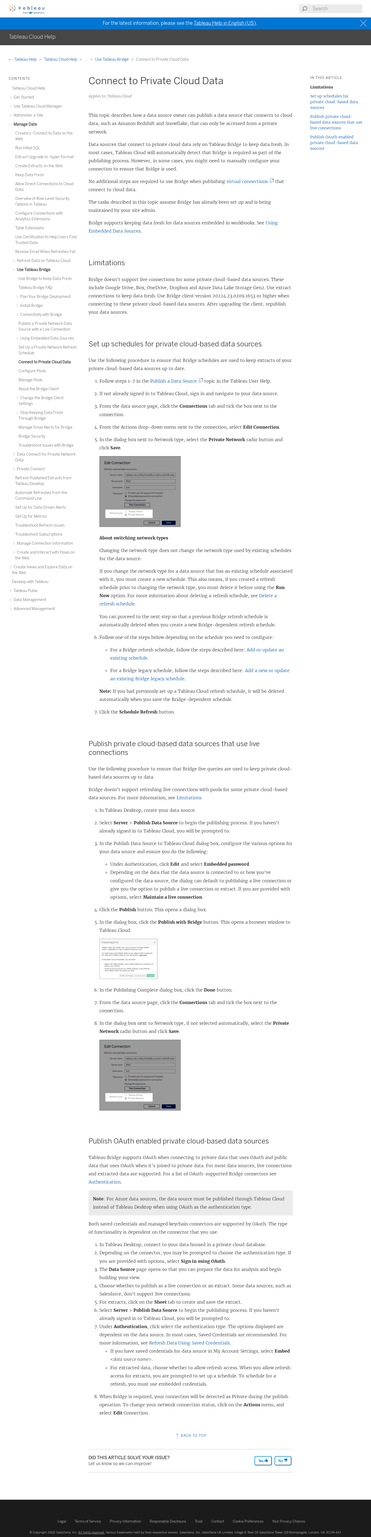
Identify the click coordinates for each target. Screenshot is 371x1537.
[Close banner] (364, 23)
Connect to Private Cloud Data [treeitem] (44, 362)
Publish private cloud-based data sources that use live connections (336, 122)
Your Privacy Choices (288, 1521)
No (281, 1461)
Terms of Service (88, 1521)
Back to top (193, 1436)
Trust (199, 1521)
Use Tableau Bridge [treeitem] (33, 269)
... (86, 59)
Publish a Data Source (175, 381)
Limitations (189, 797)
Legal (62, 1521)
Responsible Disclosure (168, 1521)
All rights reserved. (91, 1532)
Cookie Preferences (248, 1521)
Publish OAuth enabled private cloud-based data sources (334, 143)
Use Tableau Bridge (112, 59)
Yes (261, 1461)
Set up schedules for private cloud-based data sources (334, 102)
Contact (217, 1521)
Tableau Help (25, 59)
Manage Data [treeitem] (25, 124)
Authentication (105, 1182)
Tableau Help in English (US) (225, 23)
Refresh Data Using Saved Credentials (189, 1343)
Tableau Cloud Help (61, 59)
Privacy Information (125, 1521)
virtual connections (249, 181)
